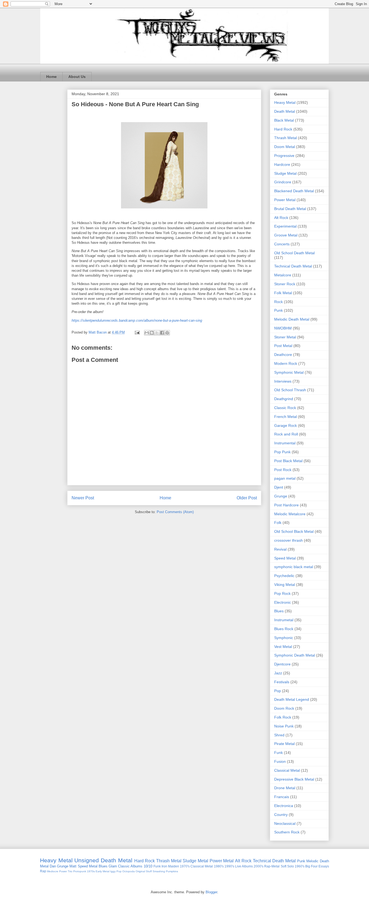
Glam (113, 866)
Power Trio (65, 871)
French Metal (285, 416)
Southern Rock (287, 832)
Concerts (282, 244)
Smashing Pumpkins (165, 871)
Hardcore (282, 164)
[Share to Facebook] (162, 332)
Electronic (282, 602)
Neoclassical (285, 823)
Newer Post (83, 498)
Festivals (281, 682)
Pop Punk (282, 452)
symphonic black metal (293, 567)
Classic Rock (285, 408)
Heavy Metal (285, 102)
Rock (278, 302)
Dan (53, 866)
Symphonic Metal (289, 372)
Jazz (278, 673)
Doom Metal (284, 147)
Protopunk (79, 871)
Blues (279, 611)
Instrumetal (283, 620)
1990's (229, 866)
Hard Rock (283, 129)
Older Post (247, 498)
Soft (283, 866)
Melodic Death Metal (291, 319)
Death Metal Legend (291, 699)
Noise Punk (284, 726)
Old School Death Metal (294, 253)
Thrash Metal (285, 138)
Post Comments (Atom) (175, 512)
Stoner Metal (285, 337)
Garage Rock (285, 425)
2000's (258, 866)
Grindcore (282, 182)
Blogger (211, 892)
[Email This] (146, 332)
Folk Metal (283, 293)
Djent (278, 487)
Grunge (280, 496)
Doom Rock (284, 708)
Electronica (283, 806)
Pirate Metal (284, 743)
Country (281, 814)
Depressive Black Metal (294, 779)
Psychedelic (284, 576)
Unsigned (86, 860)
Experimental (285, 226)
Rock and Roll (286, 434)
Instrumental (285, 443)
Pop (277, 691)
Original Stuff (144, 871)
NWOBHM (283, 328)
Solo (290, 866)
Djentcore (282, 664)
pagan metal (285, 478)
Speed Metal (285, 558)
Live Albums (244, 866)
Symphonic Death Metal (294, 655)
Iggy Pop (116, 871)
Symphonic (283, 638)
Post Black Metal (288, 461)
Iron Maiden (170, 866)
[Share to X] (157, 332)
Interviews (282, 381)
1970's (185, 866)
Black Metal (284, 120)
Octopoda (128, 871)
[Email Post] (137, 332)
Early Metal (102, 871)
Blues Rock (283, 629)
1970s (91, 871)
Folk (277, 522)
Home (51, 76)
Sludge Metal (285, 173)
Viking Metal (284, 584)
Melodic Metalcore (290, 514)
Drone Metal (284, 788)
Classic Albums (130, 866)
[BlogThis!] (152, 332)
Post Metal (283, 346)
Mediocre (52, 871)
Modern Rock (285, 363)
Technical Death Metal (293, 266)
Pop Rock (282, 593)
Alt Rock (281, 217)
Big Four (311, 866)
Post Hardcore (286, 505)
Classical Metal (287, 770)
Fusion (280, 761)
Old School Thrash (290, 390)
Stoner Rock (284, 284)
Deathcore (283, 354)
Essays (323, 866)
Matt (72, 866)
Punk (278, 310)
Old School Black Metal (294, 531)
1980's (219, 866)
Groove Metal (285, 235)
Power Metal (285, 200)
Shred (279, 735)
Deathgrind (283, 399)
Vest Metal (283, 646)
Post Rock (282, 470)
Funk (278, 752)
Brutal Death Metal (290, 209)
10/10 (148, 866)
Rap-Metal (272, 866)
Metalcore (282, 275)
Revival (280, 549)
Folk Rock (282, 717)
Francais (281, 797)
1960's (299, 866)
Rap (43, 871)
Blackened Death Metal (294, 191)
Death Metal (284, 111)
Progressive (284, 155)
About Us (77, 76)
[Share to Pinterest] (167, 332)
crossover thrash (288, 540)
